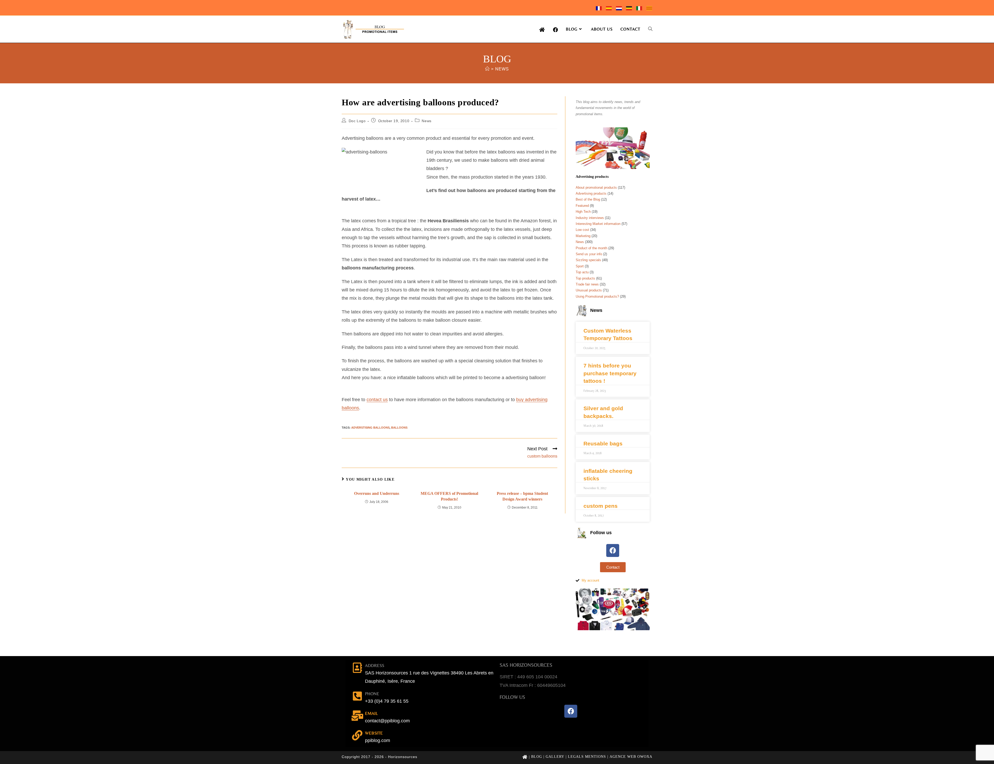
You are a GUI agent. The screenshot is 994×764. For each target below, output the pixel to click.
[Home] (487, 69)
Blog (536, 757)
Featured (582, 206)
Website (374, 733)
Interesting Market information (598, 224)
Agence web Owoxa (631, 757)
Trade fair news (587, 284)
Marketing (583, 236)
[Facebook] (612, 550)
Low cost (582, 230)
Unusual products (589, 290)
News (502, 69)
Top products (585, 278)
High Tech (583, 212)
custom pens (600, 506)
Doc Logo (357, 121)
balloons (399, 427)
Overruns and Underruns (376, 493)
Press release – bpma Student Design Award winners (522, 496)
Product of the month (591, 248)
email (371, 713)
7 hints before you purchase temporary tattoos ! (610, 373)
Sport (580, 266)
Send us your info (589, 254)
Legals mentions (587, 757)
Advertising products (591, 193)
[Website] (357, 735)
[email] (357, 715)
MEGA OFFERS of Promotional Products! (449, 496)
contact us (377, 399)
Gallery (555, 757)
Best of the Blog (588, 199)
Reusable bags (603, 443)
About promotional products (596, 187)
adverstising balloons (370, 427)
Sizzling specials (588, 260)
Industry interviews (590, 218)
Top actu (582, 272)
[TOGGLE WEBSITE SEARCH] (650, 29)
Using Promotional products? (597, 296)
